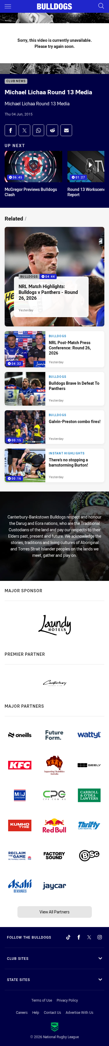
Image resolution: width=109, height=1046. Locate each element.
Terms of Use (41, 1000)
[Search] (101, 6)
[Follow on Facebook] (78, 937)
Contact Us (52, 1012)
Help (35, 1012)
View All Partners (54, 912)
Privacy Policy (67, 1000)
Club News (16, 81)
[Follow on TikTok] (68, 937)
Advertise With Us (79, 1012)
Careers (22, 1012)
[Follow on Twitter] (89, 937)
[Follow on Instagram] (99, 937)
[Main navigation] (8, 6)
